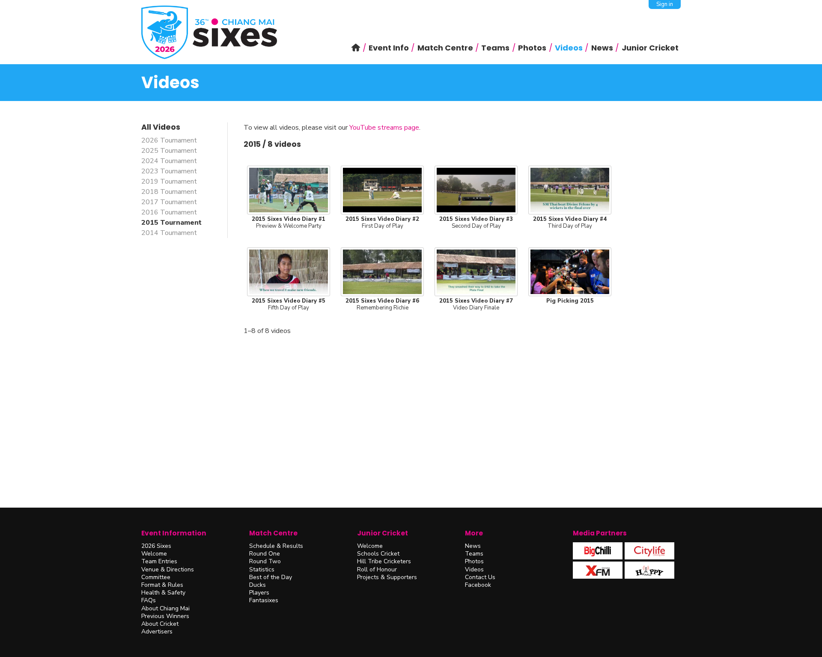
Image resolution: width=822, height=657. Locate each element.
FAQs (148, 600)
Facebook (478, 585)
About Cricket (160, 624)
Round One (264, 554)
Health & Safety (163, 593)
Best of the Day (270, 577)
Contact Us (480, 577)
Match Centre (273, 533)
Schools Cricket (378, 554)
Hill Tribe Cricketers (384, 561)
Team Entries (159, 561)
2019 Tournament (169, 181)
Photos (474, 561)
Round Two (265, 561)
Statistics (261, 569)
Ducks (257, 585)
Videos (474, 569)
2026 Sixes (156, 546)
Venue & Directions (167, 569)
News (473, 546)
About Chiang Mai (165, 608)
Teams (474, 554)
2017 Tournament (169, 202)
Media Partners (600, 533)
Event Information (173, 533)
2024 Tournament (169, 161)
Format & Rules (162, 585)
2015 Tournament (171, 222)
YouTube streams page (384, 127)
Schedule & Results (276, 546)
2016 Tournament (169, 212)
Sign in (664, 4)
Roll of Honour (377, 569)
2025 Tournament (169, 150)
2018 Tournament (169, 191)
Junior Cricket (382, 533)
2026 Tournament (169, 140)
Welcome (154, 554)
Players (259, 593)
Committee (155, 577)
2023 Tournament (169, 171)
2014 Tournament (169, 233)
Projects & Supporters (387, 577)
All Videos (160, 127)
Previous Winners (165, 616)
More (474, 533)
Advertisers (157, 631)
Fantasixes (263, 600)
